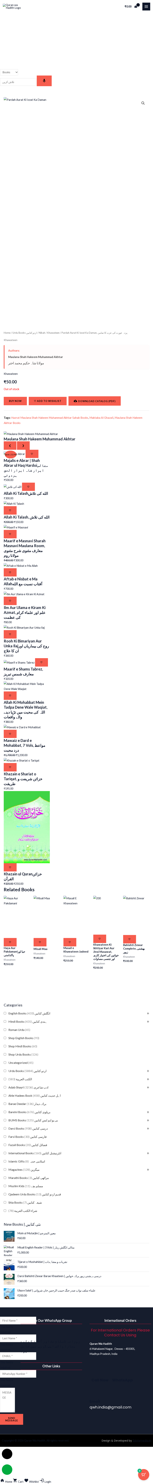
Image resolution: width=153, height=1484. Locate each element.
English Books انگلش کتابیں (29, 1013)
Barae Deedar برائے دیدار (27, 1103)
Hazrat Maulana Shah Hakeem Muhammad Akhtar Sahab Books (49, 417)
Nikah (42, 332)
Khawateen (53, 332)
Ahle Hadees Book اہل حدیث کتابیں (34, 1095)
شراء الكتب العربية (22, 1210)
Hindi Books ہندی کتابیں (27, 1021)
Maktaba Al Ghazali (101, 417)
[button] (143, 103)
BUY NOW (15, 400)
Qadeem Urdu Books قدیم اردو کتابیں (34, 1194)
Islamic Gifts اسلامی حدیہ (26, 1161)
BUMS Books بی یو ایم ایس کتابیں (33, 1120)
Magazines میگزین (24, 1169)
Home (7, 332)
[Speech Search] (44, 81)
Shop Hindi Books (22, 1046)
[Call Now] (96, 1371)
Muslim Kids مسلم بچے (25, 1186)
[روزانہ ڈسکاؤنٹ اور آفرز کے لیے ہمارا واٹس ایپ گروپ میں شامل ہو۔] (25, 1332)
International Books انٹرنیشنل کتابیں (34, 1153)
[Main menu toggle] (146, 6)
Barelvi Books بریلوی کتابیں (29, 1112)
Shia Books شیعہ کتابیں (25, 1202)
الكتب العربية (20, 1079)
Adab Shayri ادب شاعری (28, 1087)
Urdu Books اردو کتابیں (27, 1071)
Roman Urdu (19, 1029)
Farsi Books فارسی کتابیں (27, 1136)
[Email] (94, 1392)
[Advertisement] (76, 41)
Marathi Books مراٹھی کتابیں (28, 1177)
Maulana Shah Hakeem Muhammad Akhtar (35, 357)
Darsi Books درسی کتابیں (28, 1128)
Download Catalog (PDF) (96, 401)
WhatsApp (122, 1380)
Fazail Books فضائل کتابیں (27, 1145)
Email (95, 1401)
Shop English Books (23, 1038)
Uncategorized (20, 1062)
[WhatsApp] (116, 1371)
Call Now (99, 1380)
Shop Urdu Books (23, 1054)
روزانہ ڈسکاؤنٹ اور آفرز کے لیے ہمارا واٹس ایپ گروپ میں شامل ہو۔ (50, 1346)
